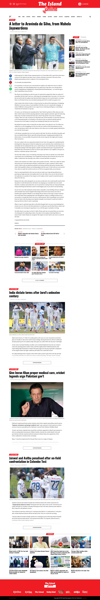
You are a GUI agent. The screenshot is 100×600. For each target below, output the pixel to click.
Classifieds (66, 16)
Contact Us (79, 16)
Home (19, 16)
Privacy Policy (12, 598)
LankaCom (84, 598)
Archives (73, 16)
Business (39, 16)
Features (28, 16)
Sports (33, 16)
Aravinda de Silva (27, 228)
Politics (61, 16)
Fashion (55, 16)
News (23, 16)
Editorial (50, 16)
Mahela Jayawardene (38, 228)
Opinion (44, 16)
